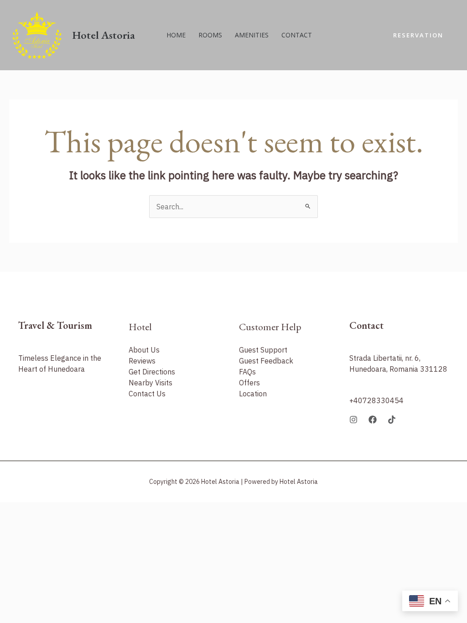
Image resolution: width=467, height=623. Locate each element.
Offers (249, 382)
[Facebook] (372, 419)
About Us (144, 349)
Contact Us (147, 393)
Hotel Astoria (103, 35)
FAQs (247, 371)
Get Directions (152, 371)
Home (176, 35)
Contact (296, 35)
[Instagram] (353, 419)
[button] (418, 35)
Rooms (210, 35)
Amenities (252, 35)
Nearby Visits (150, 382)
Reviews (142, 360)
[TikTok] (392, 419)
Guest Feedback (266, 360)
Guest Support (263, 349)
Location (253, 393)
